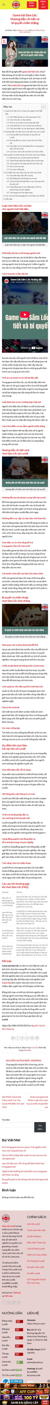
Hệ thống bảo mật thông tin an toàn (23, 178)
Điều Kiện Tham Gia (36, 1242)
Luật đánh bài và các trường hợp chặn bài (25, 126)
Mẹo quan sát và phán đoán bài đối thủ (24, 158)
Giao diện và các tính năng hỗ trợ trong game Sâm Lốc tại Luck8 (27, 147)
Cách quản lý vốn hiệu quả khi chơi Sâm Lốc (26, 163)
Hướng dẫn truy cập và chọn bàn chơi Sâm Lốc (26, 141)
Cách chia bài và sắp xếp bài (20, 120)
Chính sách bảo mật (36, 1230)
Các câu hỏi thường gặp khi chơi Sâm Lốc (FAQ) (24, 196)
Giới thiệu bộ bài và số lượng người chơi (25, 117)
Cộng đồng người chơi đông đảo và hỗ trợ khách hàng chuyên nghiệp (25, 188)
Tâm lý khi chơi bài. (17, 166)
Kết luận (9, 199)
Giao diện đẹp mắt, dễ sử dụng (21, 175)
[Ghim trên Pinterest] (32, 1038)
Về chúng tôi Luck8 (36, 1261)
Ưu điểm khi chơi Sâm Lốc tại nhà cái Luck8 (23, 172)
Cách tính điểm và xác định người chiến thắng (27, 128)
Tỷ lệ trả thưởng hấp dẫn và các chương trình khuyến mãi (27, 182)
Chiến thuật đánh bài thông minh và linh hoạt (27, 161)
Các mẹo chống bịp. (17, 169)
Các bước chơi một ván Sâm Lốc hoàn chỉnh (26, 152)
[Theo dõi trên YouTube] (19, 1302)
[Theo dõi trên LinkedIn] (14, 1302)
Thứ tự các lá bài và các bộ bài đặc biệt (24, 123)
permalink (27, 1050)
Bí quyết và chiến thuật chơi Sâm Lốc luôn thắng (25, 155)
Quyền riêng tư (34, 1236)
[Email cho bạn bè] (27, 1038)
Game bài (34, 1047)
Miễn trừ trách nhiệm (37, 1254)
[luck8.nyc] (16, 4)
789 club (9, 1296)
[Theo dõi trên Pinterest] (9, 1302)
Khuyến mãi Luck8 (35, 1267)
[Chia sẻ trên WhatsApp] (13, 1038)
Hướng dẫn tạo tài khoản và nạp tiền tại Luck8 (25, 136)
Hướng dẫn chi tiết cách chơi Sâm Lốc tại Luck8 (25, 132)
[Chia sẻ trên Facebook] (18, 1038)
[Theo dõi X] (4, 1302)
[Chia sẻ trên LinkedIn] (37, 1038)
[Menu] (3, 4)
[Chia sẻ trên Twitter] (22, 1038)
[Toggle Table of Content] (42, 107)
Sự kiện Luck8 (33, 1273)
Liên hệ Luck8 (33, 1224)
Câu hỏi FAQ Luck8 (36, 1248)
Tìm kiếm (6, 1120)
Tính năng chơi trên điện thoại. (21, 193)
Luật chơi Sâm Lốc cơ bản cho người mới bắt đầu (23, 112)
